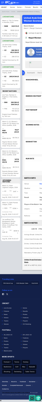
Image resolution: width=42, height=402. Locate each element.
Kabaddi (32, 367)
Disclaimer (32, 381)
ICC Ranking (27, 324)
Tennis (16, 362)
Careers (28, 385)
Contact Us (5, 389)
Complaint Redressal (16, 385)
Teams (6, 321)
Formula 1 (7, 362)
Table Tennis (30, 371)
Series (19, 7)
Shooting (7, 371)
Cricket (4, 7)
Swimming (17, 371)
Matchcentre (8, 351)
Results (35, 7)
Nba (23, 367)
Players (25, 321)
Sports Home (5, 11)
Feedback (23, 381)
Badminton (7, 367)
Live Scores (8, 308)
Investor (4, 385)
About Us (14, 381)
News (6, 314)
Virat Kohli (35, 283)
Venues (6, 324)
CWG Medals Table (22, 283)
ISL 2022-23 (8, 335)
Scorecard (31, 73)
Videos (6, 317)
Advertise (5, 381)
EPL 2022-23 (27, 335)
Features (26, 317)
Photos (25, 314)
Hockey (25, 362)
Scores (12, 7)
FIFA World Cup (8, 283)
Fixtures (28, 7)
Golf (16, 367)
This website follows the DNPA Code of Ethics (16, 392)
